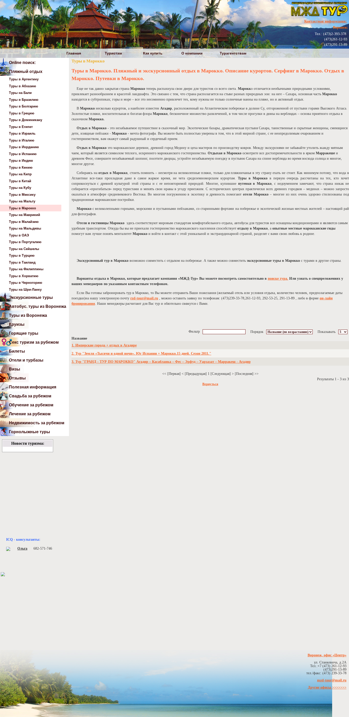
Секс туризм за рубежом (34, 342)
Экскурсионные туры (31, 297)
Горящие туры (23, 333)
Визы (14, 369)
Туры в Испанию (23, 154)
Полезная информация (32, 387)
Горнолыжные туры (29, 432)
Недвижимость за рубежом (36, 423)
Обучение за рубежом (31, 405)
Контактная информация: (325, 21)
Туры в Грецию (21, 113)
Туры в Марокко (22, 208)
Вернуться (210, 384)
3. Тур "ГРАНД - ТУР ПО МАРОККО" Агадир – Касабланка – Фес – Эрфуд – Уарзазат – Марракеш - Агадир (161, 362)
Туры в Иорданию (24, 147)
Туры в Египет (21, 127)
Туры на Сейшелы (24, 249)
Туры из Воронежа (28, 315)
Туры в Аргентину (24, 79)
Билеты (17, 351)
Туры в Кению (20, 167)
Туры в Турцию (21, 255)
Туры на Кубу (20, 188)
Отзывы (17, 378)
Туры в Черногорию (25, 283)
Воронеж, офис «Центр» (327, 655)
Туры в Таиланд (22, 262)
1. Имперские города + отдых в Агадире (104, 345)
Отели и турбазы (26, 360)
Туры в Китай (20, 181)
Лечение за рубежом (30, 414)
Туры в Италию (21, 140)
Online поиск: (22, 62)
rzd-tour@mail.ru (144, 298)
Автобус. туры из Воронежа (37, 306)
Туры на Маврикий (24, 215)
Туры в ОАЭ (19, 235)
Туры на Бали (20, 93)
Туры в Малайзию (24, 222)
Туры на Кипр (20, 174)
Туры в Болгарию (23, 106)
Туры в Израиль (22, 133)
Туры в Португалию (25, 242)
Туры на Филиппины (26, 269)
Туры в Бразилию (23, 100)
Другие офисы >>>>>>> (327, 687)
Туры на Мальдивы (25, 228)
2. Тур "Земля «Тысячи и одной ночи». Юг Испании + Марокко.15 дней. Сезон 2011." (141, 353)
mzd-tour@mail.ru (331, 680)
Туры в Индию (21, 160)
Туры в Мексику (22, 195)
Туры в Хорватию (23, 276)
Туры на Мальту (22, 201)
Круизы (17, 324)
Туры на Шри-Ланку (25, 289)
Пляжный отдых (25, 71)
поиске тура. (278, 278)
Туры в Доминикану (25, 120)
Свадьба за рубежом (30, 396)
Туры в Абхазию (22, 86)
